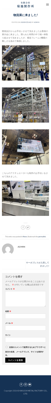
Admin (36, 22)
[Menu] (47, 4)
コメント (10, 289)
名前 (8, 311)
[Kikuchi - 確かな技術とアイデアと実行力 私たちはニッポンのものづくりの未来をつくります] (25, 4)
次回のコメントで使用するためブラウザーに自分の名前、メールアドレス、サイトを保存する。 (25, 351)
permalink (42, 237)
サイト (8, 335)
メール (9, 323)
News (25, 237)
